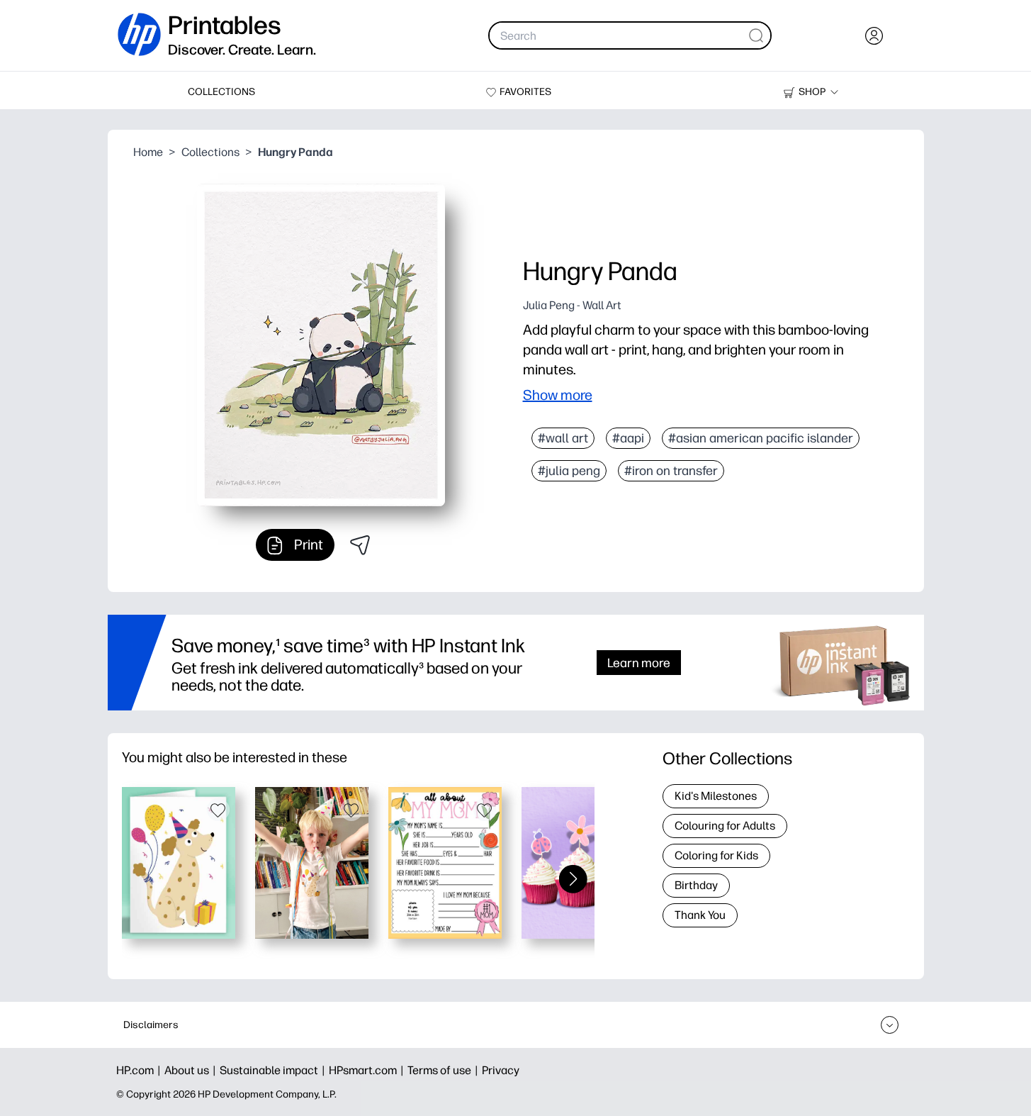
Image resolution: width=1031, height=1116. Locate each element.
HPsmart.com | (368, 1070)
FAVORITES (525, 92)
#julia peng (569, 471)
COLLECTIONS (221, 92)
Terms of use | (444, 1070)
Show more (557, 394)
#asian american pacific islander (760, 438)
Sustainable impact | (274, 1070)
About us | (192, 1070)
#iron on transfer (671, 471)
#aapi (628, 438)
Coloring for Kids (716, 855)
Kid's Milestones (716, 796)
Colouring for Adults (725, 825)
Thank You (700, 915)
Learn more (638, 662)
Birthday (696, 885)
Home (148, 152)
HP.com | (140, 1070)
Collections (210, 152)
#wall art (563, 438)
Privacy (500, 1070)
